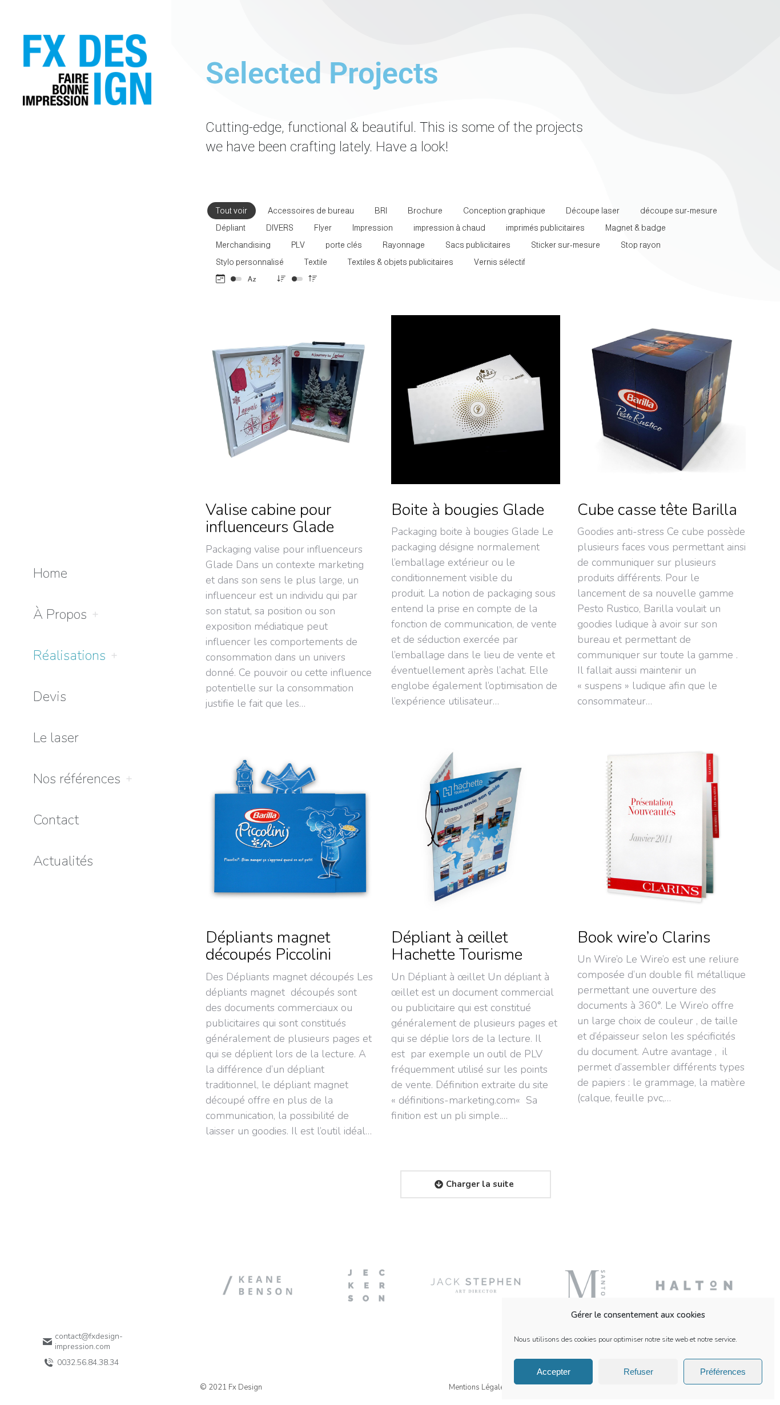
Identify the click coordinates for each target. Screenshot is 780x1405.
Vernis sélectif (499, 262)
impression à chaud (449, 227)
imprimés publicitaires (545, 227)
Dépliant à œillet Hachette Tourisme (456, 946)
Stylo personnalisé (250, 262)
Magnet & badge (635, 227)
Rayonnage (404, 244)
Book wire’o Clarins (643, 937)
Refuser (638, 1371)
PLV (298, 244)
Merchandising (243, 244)
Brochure (425, 210)
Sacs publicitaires (477, 244)
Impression (372, 227)
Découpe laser (593, 210)
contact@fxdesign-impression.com (89, 1341)
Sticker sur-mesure (565, 244)
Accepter (553, 1371)
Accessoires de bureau (311, 210)
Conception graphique (504, 210)
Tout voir (231, 210)
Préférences (723, 1371)
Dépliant (231, 227)
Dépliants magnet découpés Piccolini (268, 946)
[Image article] (290, 399)
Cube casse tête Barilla (657, 510)
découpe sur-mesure (678, 210)
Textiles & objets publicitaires (400, 262)
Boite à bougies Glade (467, 510)
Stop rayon (641, 244)
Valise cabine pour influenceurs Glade (270, 518)
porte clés (343, 244)
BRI (381, 210)
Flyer (323, 227)
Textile (315, 262)
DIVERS (279, 227)
